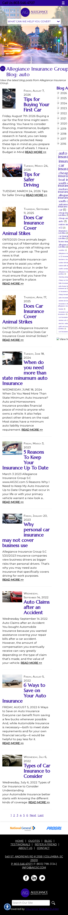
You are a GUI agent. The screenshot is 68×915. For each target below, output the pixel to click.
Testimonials (20, 844)
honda (61, 309)
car (60, 209)
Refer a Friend (46, 844)
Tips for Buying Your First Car (36, 104)
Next (33, 815)
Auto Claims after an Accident (37, 607)
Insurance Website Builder (42, 909)
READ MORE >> (35, 152)
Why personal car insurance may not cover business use (26, 534)
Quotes (34, 840)
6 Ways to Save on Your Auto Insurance (24, 693)
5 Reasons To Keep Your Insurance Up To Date (25, 460)
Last (41, 815)
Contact (43, 848)
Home (19, 840)
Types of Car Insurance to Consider (37, 771)
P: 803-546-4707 (21, 863)
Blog (48, 840)
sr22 (60, 227)
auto (61, 221)
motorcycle (63, 320)
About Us (25, 848)
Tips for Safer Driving (32, 179)
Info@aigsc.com (34, 867)
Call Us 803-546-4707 (18, 3)
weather (62, 250)
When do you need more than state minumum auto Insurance (24, 372)
